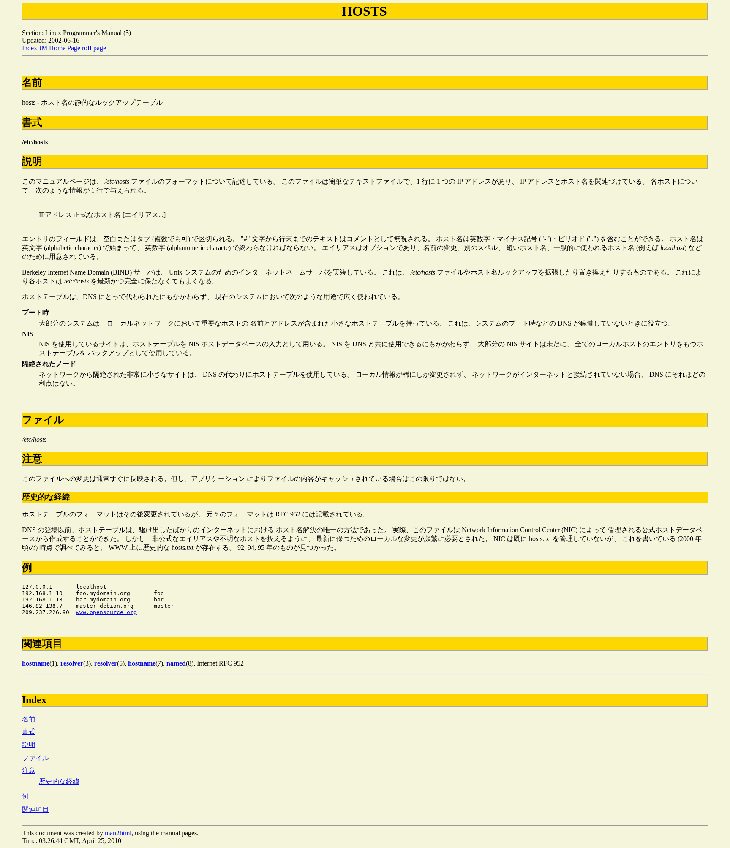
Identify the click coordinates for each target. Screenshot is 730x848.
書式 (28, 731)
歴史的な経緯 (59, 781)
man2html (118, 833)
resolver (71, 663)
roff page (94, 48)
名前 (28, 719)
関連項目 (35, 809)
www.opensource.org (106, 612)
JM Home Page (59, 48)
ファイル (35, 757)
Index (29, 48)
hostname (35, 663)
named (176, 663)
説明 (28, 744)
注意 (28, 770)
